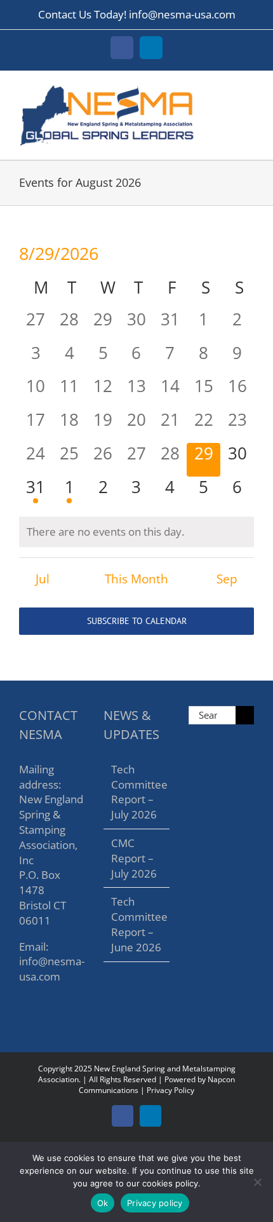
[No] (257, 1182)
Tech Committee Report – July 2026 (137, 792)
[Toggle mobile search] (226, 90)
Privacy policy (155, 1203)
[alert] (136, 532)
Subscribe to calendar (137, 621)
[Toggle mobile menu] (249, 90)
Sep (226, 579)
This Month (136, 579)
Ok (103, 1203)
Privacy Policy (170, 1090)
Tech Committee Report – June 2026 (137, 924)
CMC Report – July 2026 (134, 858)
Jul (43, 579)
